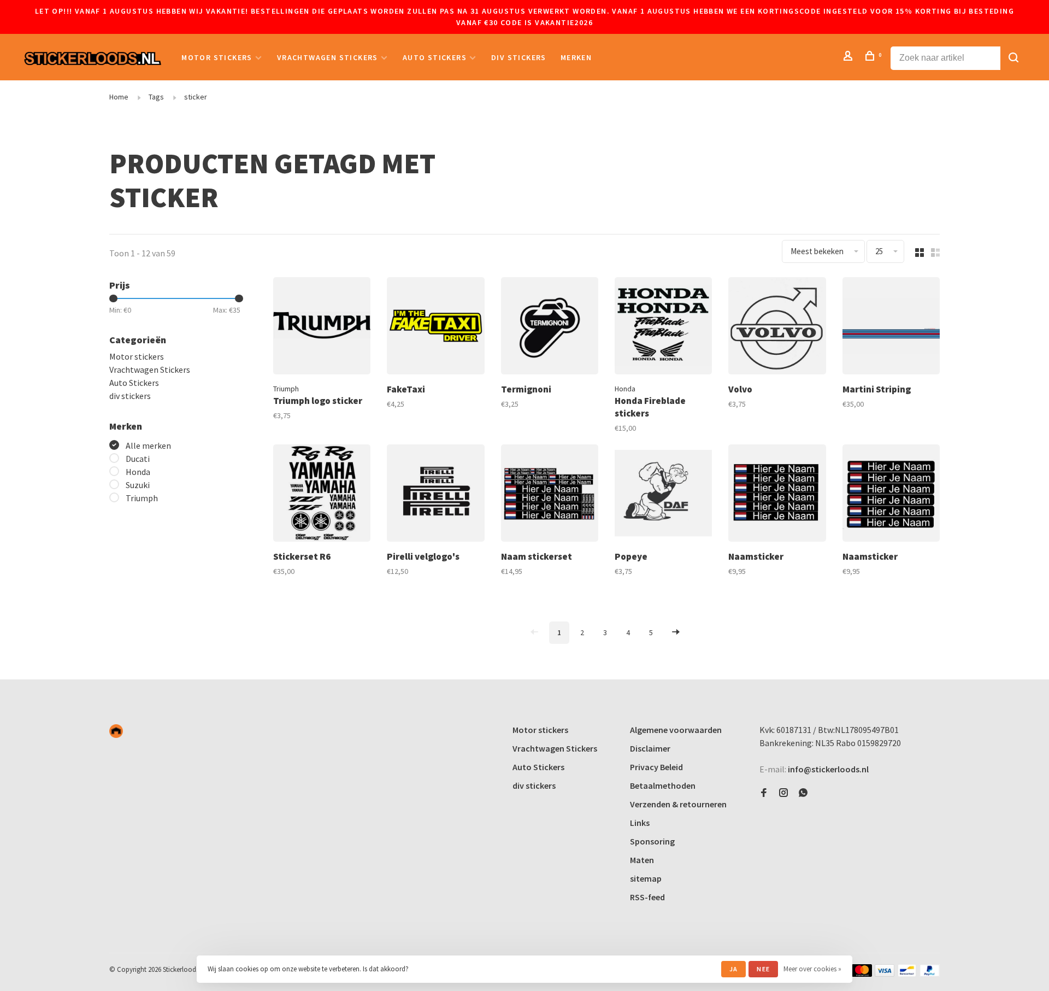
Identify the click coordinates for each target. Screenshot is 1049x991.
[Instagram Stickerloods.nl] (783, 793)
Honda (138, 471)
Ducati (138, 458)
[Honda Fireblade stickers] (663, 327)
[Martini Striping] (891, 327)
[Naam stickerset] (549, 494)
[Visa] (885, 973)
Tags (156, 97)
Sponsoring (652, 841)
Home (118, 97)
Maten (642, 859)
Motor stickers (216, 57)
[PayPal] (930, 973)
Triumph (142, 497)
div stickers (518, 57)
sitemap (646, 878)
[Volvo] (777, 327)
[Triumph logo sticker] (321, 327)
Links (640, 822)
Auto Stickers (435, 57)
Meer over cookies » (812, 969)
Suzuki (138, 484)
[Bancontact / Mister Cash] (907, 973)
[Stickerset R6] (321, 494)
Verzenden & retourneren (678, 804)
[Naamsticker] (777, 494)
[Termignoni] (549, 327)
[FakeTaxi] (435, 327)
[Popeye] (663, 494)
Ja (733, 969)
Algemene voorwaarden (676, 729)
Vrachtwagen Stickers (327, 57)
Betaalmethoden (663, 785)
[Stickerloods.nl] (116, 731)
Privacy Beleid (656, 766)
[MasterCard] (862, 973)
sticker (195, 97)
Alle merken (148, 445)
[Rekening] (849, 57)
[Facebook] (763, 793)
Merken (576, 57)
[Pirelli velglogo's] (435, 494)
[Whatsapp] (803, 793)
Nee (763, 969)
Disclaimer (650, 748)
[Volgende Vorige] (676, 632)
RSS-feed (647, 897)
